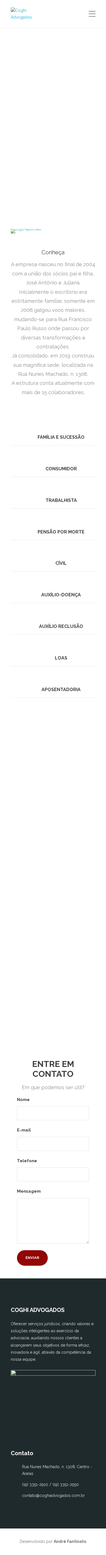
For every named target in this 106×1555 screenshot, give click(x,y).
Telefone (27, 1160)
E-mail (24, 1130)
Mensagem (29, 1191)
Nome (24, 1099)
